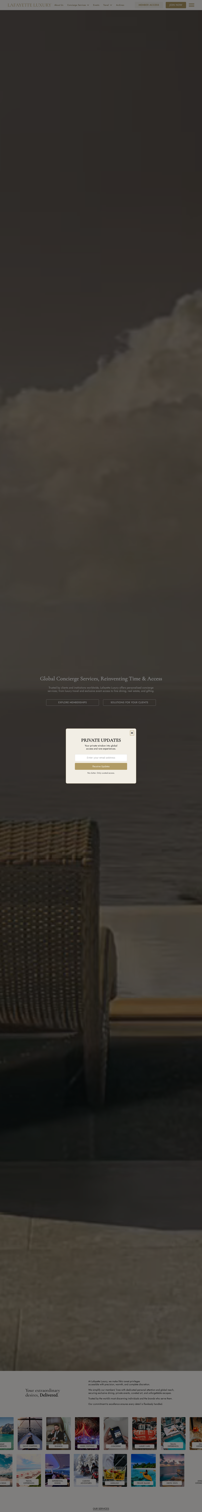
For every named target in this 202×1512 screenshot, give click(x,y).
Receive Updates (101, 766)
